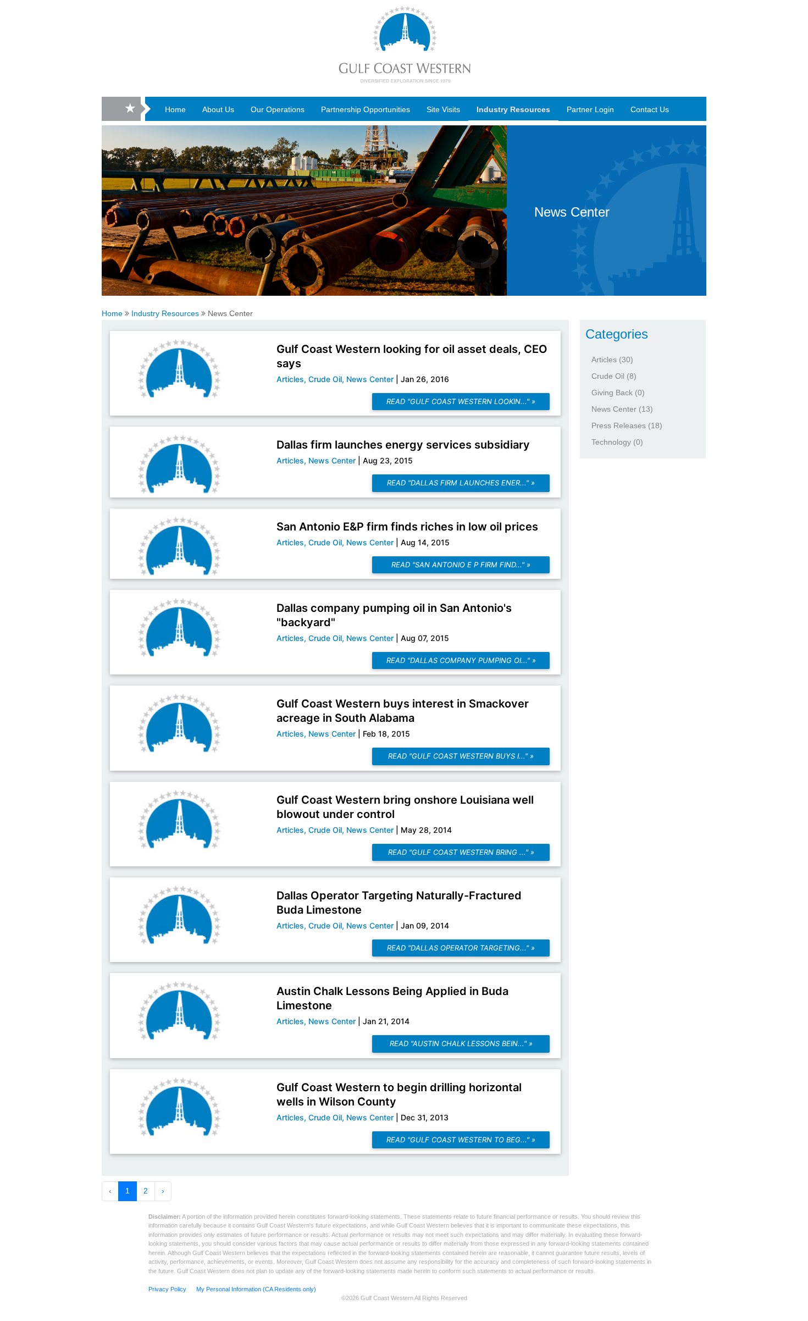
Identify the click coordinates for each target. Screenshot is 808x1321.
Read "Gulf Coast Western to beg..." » (460, 1139)
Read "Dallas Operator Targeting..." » (461, 947)
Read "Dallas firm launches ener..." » (461, 482)
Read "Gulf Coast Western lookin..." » (460, 401)
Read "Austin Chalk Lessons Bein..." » (461, 1043)
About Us (218, 109)
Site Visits (443, 109)
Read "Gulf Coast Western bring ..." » (461, 852)
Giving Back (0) (618, 392)
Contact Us (649, 109)
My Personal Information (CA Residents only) (256, 1289)
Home (175, 109)
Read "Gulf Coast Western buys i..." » (461, 755)
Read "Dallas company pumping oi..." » (461, 660)
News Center (572, 211)
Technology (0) (617, 442)
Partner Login (590, 109)
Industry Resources (513, 109)
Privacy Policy (168, 1289)
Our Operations (278, 109)
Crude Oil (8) (614, 376)
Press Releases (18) (626, 425)
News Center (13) (622, 409)
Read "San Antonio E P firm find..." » (460, 564)
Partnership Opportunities (365, 109)
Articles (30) (612, 359)
